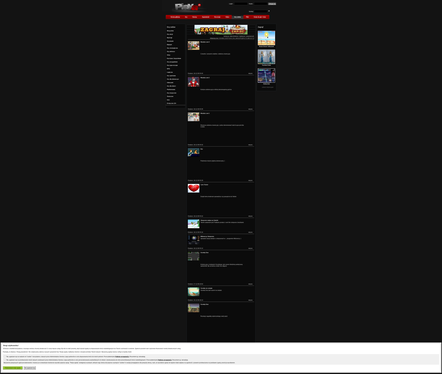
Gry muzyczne (171, 93)
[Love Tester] (193, 192)
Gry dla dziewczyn (173, 79)
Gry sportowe (171, 76)
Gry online (237, 17)
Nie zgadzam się (29, 368)
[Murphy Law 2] (193, 86)
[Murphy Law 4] (193, 49)
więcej (250, 73)
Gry (186, 17)
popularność (250, 36)
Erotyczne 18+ (171, 103)
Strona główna (175, 17)
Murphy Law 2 (205, 77)
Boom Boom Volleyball (266, 46)
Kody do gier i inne (260, 17)
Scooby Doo (204, 252)
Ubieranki (170, 82)
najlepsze (242, 36)
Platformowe (171, 89)
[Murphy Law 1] (193, 121)
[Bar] (193, 156)
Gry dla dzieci (171, 86)
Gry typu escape (172, 65)
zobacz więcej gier (267, 87)
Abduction (266, 84)
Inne (168, 100)
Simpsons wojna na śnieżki (209, 220)
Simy (168, 55)
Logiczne (170, 72)
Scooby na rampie (206, 288)
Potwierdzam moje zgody (13, 368)
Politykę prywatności (122, 356)
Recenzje (217, 17)
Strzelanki (170, 41)
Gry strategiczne (172, 48)
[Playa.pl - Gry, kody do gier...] (190, 13)
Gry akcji (170, 34)
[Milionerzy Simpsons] (193, 244)
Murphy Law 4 (205, 42)
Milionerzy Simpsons (207, 236)
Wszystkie (170, 31)
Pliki (247, 17)
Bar (202, 149)
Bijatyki (169, 44)
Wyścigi (169, 38)
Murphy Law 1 (205, 113)
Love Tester (204, 185)
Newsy (194, 17)
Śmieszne (170, 96)
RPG (168, 69)
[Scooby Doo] (193, 260)
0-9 (220, 38)
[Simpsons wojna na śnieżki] (193, 228)
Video (227, 17)
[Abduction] (266, 82)
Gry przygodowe (172, 62)
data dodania (234, 36)
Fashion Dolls (266, 65)
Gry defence (171, 51)
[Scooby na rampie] (193, 295)
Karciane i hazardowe (174, 58)
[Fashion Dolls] (266, 63)
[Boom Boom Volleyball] (266, 45)
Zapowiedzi (205, 17)
